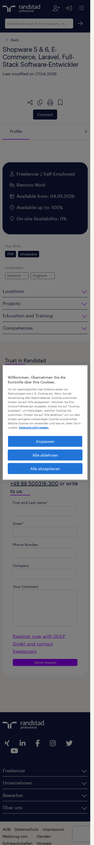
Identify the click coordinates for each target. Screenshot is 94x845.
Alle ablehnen (45, 454)
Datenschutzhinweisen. (34, 427)
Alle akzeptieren (45, 468)
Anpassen (45, 441)
